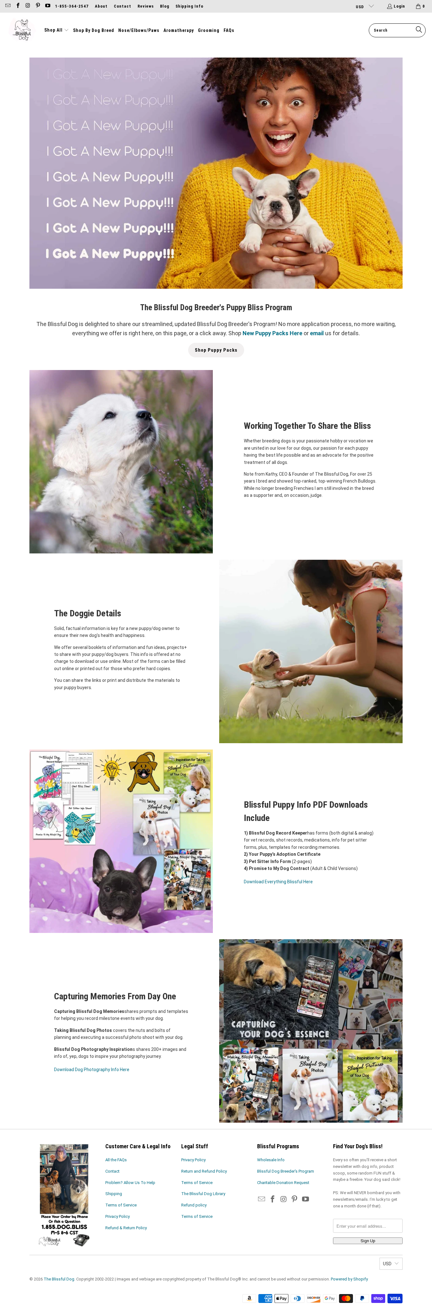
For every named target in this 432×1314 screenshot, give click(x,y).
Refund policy (194, 1205)
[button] (56, 30)
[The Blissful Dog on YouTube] (47, 6)
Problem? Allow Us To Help (130, 1182)
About (101, 6)
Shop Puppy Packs (216, 350)
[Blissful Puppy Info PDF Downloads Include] (121, 841)
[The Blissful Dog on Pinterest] (37, 6)
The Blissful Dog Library (203, 1193)
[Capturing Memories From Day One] (311, 1031)
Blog (164, 6)
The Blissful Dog (59, 1279)
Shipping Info (189, 6)
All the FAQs (116, 1159)
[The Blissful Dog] (22, 30)
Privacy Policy (117, 1216)
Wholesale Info (271, 1159)
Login (399, 6)
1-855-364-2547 (72, 6)
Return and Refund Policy (204, 1171)
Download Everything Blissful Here (278, 881)
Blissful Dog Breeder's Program (285, 1171)
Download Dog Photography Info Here (91, 1069)
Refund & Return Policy (126, 1227)
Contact (122, 6)
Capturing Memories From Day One (115, 996)
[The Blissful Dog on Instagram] (27, 6)
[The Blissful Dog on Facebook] (17, 6)
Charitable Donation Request (283, 1182)
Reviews (146, 6)
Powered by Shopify (349, 1279)
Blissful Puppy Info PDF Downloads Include (306, 811)
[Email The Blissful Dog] (7, 6)
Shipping (113, 1193)
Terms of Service (121, 1205)
